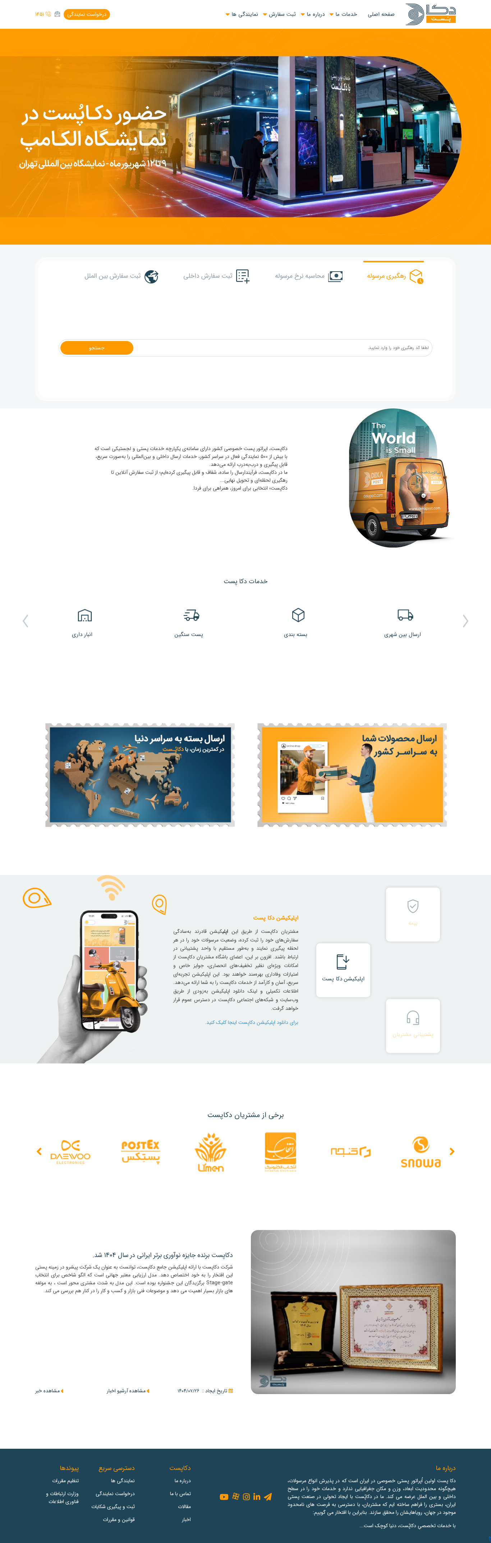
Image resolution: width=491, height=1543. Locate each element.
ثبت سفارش (282, 14)
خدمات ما (346, 14)
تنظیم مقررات (65, 1481)
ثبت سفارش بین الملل (112, 276)
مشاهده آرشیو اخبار (126, 1391)
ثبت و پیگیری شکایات (113, 1507)
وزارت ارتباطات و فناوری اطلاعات (62, 1498)
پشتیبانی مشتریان (413, 1034)
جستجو (97, 348)
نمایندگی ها (244, 14)
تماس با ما (180, 1494)
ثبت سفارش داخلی (207, 276)
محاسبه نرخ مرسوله (300, 276)
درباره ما (316, 14)
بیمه (413, 923)
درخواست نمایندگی (86, 14)
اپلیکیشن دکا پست (343, 979)
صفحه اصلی (381, 14)
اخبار (186, 1520)
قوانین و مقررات (119, 1520)
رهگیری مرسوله (386, 276)
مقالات (184, 1507)
